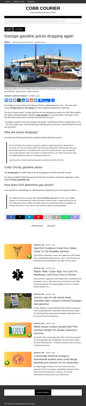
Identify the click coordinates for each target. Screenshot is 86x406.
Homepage (31, 1)
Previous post (37, 226)
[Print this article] (56, 217)
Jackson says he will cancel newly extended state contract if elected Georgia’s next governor (58, 300)
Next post (51, 226)
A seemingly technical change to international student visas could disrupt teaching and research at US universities (56, 359)
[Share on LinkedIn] (29, 217)
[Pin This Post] (38, 217)
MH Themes (31, 404)
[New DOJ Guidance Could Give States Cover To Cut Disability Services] (18, 258)
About (8, 1)
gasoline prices (40, 42)
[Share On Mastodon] (75, 217)
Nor (42, 245)
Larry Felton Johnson (19, 96)
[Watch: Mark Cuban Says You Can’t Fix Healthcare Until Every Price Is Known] (18, 281)
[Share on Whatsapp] (65, 217)
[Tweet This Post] (20, 217)
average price (13, 172)
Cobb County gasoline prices (22, 42)
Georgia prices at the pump (21, 108)
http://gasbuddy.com (20, 179)
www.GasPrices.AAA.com (47, 198)
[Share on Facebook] (11, 217)
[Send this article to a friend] (47, 217)
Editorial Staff (18, 1)
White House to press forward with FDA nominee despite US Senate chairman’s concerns (55, 330)
